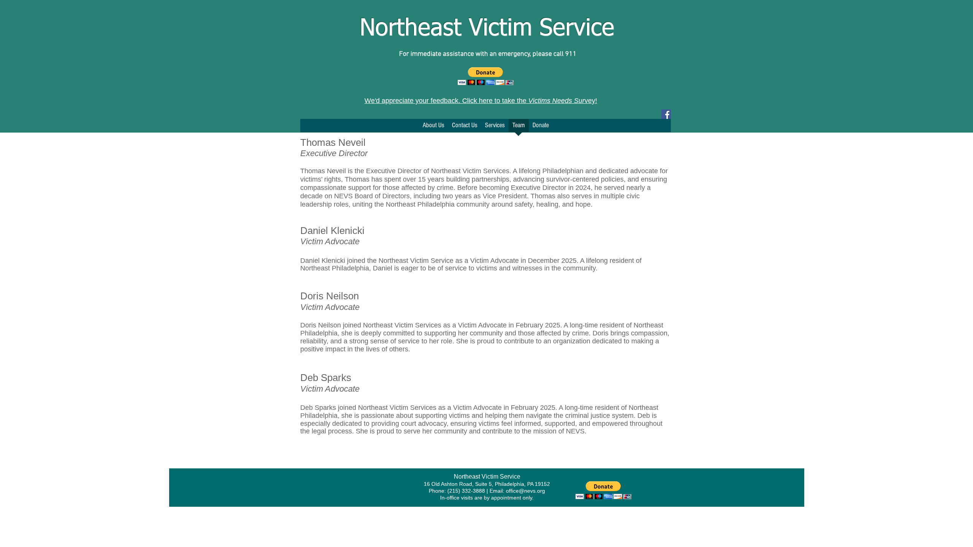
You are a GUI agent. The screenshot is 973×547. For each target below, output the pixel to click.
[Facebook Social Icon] (666, 114)
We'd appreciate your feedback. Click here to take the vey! (480, 100)
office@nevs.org (525, 491)
